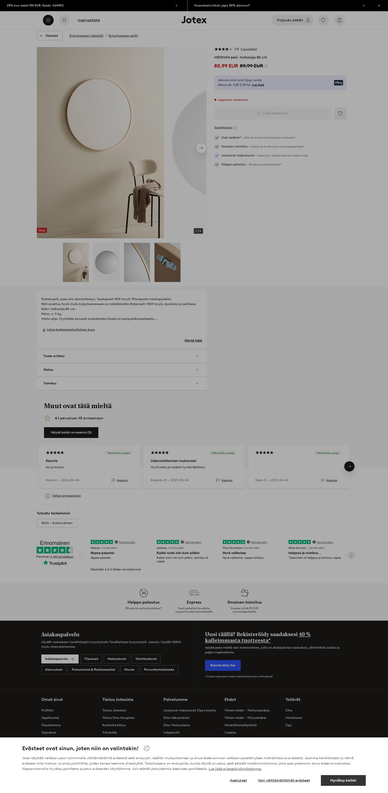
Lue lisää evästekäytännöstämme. (235, 769)
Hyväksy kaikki (343, 780)
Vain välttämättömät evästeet (284, 780)
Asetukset (238, 780)
